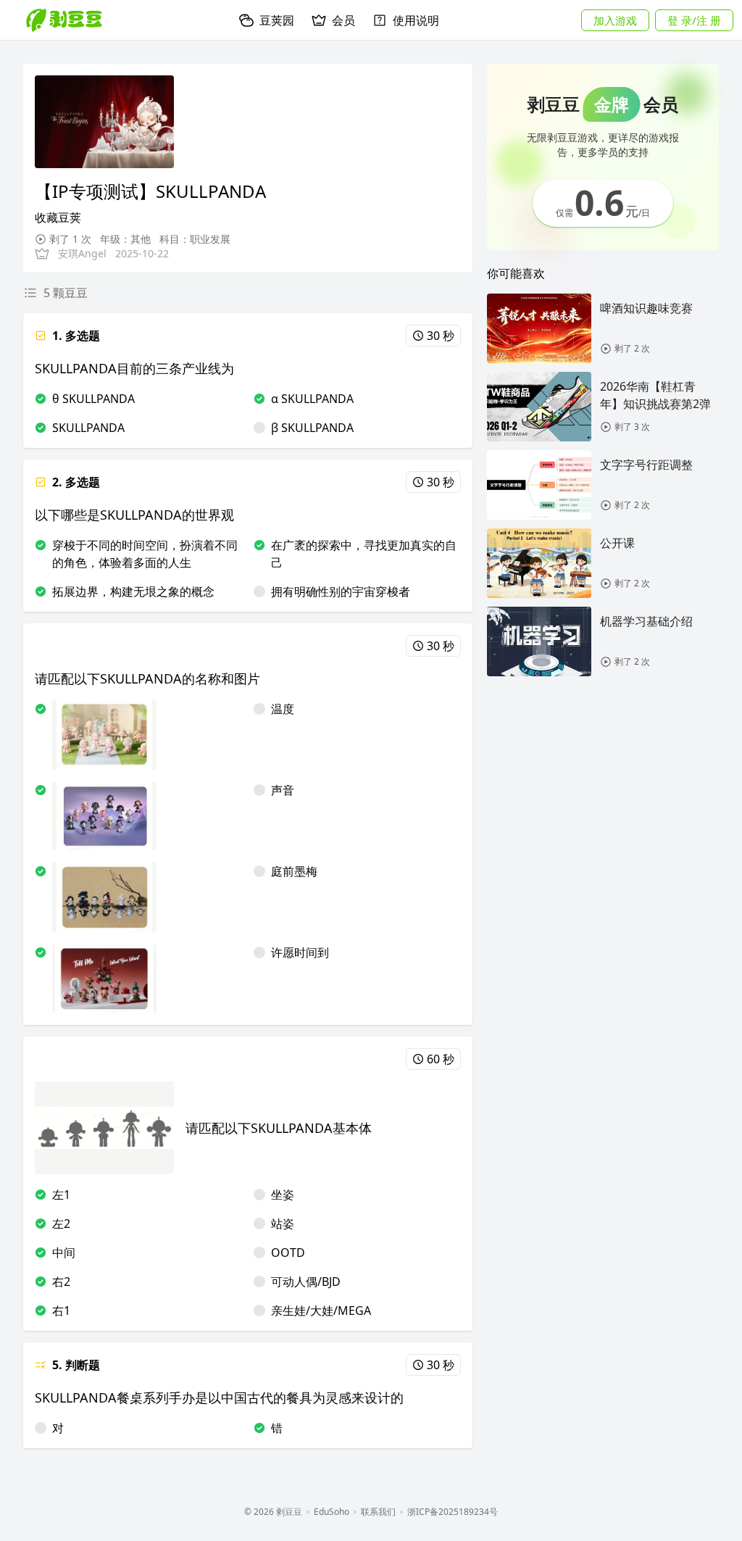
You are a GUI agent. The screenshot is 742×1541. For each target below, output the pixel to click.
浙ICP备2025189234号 (452, 1512)
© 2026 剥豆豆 (273, 1512)
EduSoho (331, 1512)
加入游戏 (615, 20)
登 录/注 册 (694, 20)
